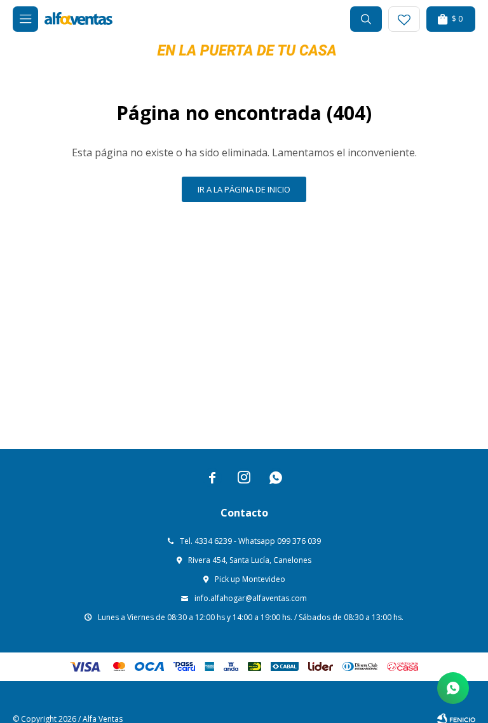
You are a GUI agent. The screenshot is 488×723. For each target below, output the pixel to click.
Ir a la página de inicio (244, 189)
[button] (366, 19)
